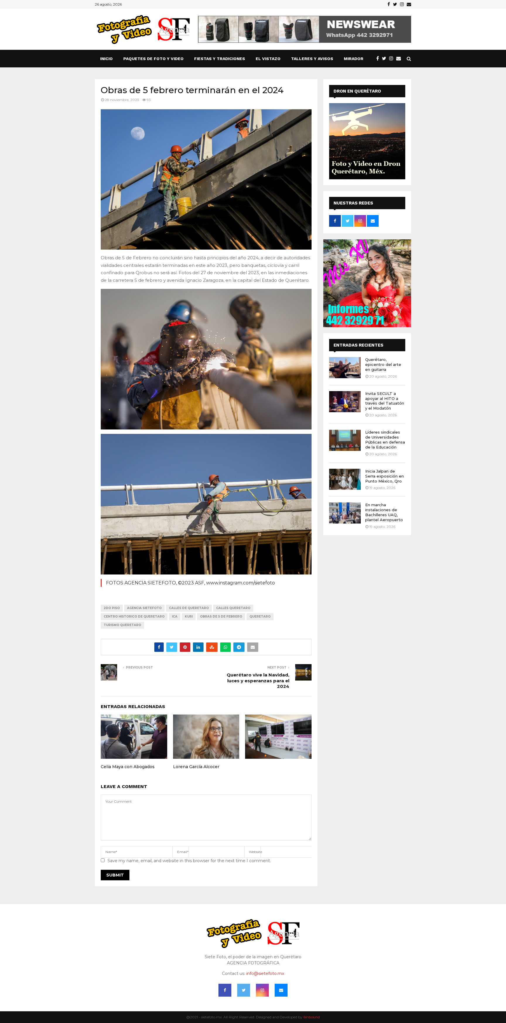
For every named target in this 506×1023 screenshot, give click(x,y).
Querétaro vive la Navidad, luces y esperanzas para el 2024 (258, 680)
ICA (174, 616)
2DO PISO (112, 608)
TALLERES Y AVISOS (312, 58)
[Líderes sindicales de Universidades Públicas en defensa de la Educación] (345, 440)
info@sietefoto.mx (265, 973)
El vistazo (268, 58)
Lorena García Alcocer (196, 766)
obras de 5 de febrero (221, 616)
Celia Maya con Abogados (128, 766)
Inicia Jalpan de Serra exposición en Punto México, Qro (384, 476)
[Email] (400, 58)
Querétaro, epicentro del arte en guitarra (383, 364)
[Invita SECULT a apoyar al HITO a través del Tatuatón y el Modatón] (345, 401)
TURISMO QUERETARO (122, 625)
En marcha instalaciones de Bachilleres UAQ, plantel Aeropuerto (384, 512)
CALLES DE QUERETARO (189, 608)
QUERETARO (260, 616)
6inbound (311, 1017)
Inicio (106, 58)
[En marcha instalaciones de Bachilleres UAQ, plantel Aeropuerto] (345, 513)
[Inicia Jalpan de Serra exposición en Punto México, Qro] (345, 479)
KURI (189, 616)
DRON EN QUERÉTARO (357, 91)
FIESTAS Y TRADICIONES (219, 58)
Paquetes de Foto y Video (153, 58)
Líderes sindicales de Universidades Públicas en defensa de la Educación (385, 439)
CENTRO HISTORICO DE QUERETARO (134, 616)
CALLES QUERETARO (233, 608)
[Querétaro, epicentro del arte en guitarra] (345, 367)
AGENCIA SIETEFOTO (144, 608)
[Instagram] (392, 58)
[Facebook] (379, 58)
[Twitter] (385, 58)
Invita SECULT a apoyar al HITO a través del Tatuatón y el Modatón (384, 401)
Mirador (353, 58)
